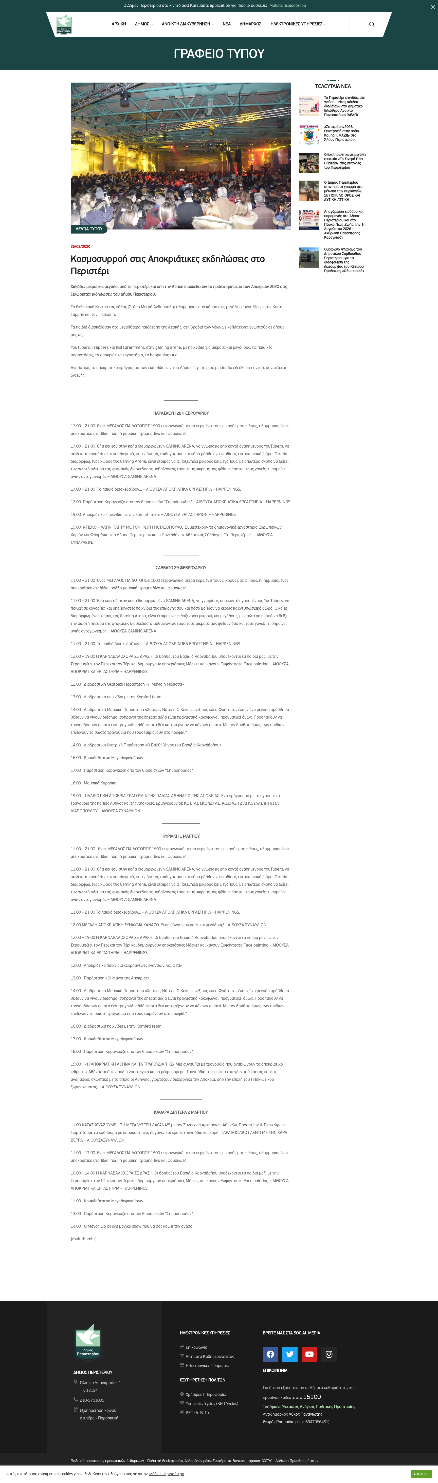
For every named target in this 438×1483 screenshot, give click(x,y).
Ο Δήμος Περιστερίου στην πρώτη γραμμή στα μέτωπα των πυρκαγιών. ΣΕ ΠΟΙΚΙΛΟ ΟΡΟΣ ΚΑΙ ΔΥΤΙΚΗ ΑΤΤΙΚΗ (343, 191)
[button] (371, 24)
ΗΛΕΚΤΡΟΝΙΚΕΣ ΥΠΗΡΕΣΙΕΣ (205, 1333)
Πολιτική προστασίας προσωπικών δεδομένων (107, 1461)
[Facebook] (270, 1354)
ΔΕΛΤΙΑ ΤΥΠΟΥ (89, 229)
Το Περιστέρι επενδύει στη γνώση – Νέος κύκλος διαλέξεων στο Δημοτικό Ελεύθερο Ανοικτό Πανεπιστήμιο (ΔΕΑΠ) (344, 106)
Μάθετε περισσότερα (287, 6)
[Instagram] (329, 1354)
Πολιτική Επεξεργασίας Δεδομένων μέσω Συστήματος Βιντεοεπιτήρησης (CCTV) (210, 1461)
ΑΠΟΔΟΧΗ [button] (421, 1474)
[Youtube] (309, 1354)
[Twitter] (290, 1354)
